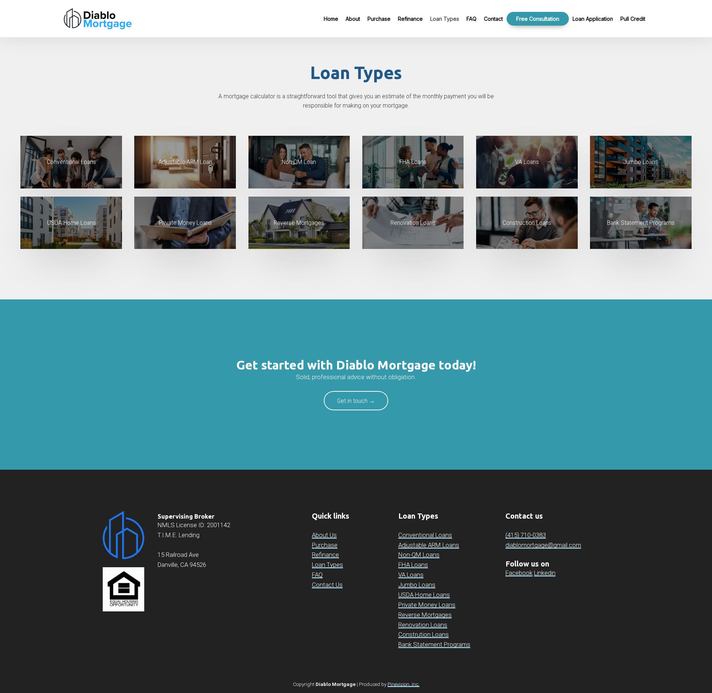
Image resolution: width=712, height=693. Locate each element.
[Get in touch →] (356, 408)
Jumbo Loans (416, 584)
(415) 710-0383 (525, 535)
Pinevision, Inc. (403, 684)
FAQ (317, 574)
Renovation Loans (422, 624)
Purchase (324, 545)
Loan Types (327, 564)
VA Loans (410, 574)
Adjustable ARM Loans (428, 545)
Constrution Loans (423, 634)
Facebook (519, 573)
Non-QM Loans (418, 554)
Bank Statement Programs (434, 644)
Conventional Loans (425, 535)
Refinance (325, 554)
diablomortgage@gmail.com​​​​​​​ (543, 545)
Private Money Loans (426, 604)
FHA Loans (413, 564)
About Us (324, 535)
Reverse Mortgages (425, 614)
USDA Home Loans (424, 594)
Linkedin (545, 573)
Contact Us (327, 584)
